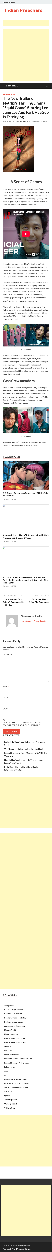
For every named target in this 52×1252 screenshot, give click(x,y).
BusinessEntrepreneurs (13, 1022)
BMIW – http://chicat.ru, (14, 1009)
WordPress (16, 1249)
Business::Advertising (13, 1013)
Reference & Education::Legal (16, 1083)
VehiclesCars (9, 1108)
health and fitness (11, 1054)
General (7, 1046)
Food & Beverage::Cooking (15, 1042)
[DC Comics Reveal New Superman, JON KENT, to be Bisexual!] (26, 490)
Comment (8, 655)
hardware (8, 1050)
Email (6, 698)
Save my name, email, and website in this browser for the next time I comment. (22, 724)
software (8, 1091)
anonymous (9, 1005)
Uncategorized (10, 1104)
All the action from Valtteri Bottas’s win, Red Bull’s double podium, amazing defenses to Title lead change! (25, 580)
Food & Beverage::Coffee (14, 1038)
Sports (7, 1095)
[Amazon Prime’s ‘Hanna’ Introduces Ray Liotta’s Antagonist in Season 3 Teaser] (26, 506)
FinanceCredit (10, 1030)
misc (6, 1071)
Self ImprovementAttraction (16, 1087)
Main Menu (13, 86)
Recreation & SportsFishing (15, 1079)
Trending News (9, 94)
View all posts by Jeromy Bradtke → (33, 622)
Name (6, 687)
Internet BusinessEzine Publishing (18, 1059)
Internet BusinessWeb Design (16, 1063)
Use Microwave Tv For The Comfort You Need (23, 749)
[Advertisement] (27, 23)
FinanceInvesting (11, 1034)
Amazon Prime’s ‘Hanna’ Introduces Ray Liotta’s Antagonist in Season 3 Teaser (25, 536)
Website (7, 709)
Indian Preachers (23, 10)
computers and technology (15, 1026)
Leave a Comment (40, 121)
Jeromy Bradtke (25, 121)
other (6, 1075)
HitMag (27, 1249)
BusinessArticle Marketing (15, 1018)
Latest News (9, 1067)
